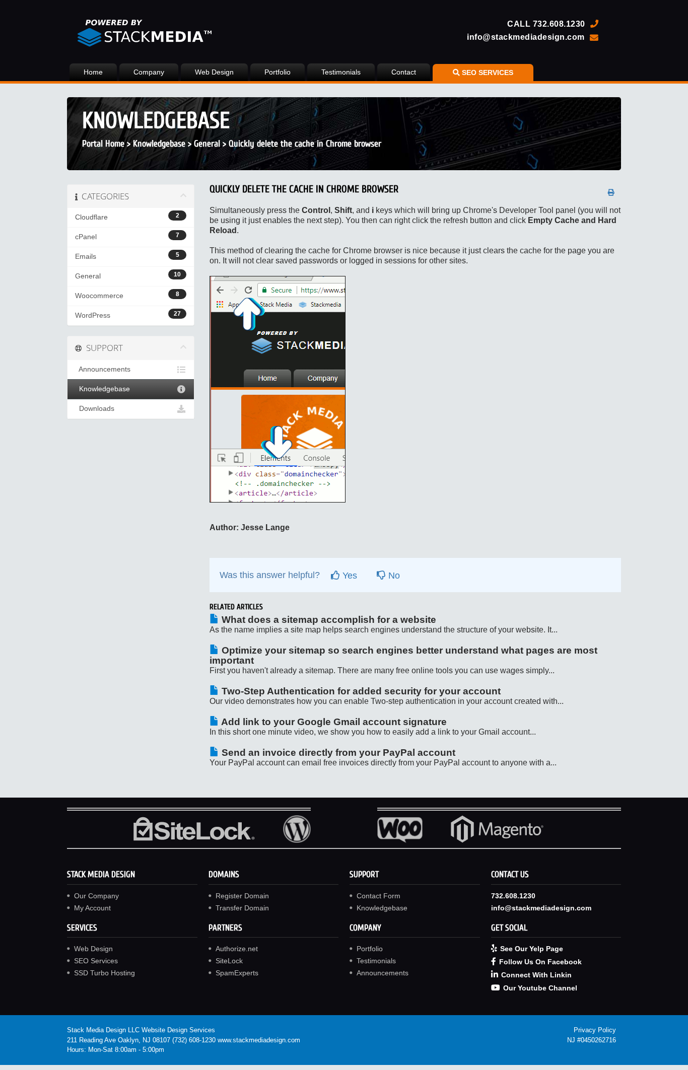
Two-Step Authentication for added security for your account (360, 691)
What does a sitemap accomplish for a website (327, 619)
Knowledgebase (159, 143)
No (393, 575)
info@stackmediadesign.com (526, 36)
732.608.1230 (559, 23)
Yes (348, 575)
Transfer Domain (242, 908)
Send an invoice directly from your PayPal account (337, 752)
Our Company (96, 896)
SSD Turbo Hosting (104, 973)
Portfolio (277, 72)
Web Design (214, 72)
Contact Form (378, 896)
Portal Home (103, 143)
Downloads (94, 408)
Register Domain (242, 896)
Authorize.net (237, 949)
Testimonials (341, 72)
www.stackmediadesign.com (259, 1040)
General (207, 143)
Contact (403, 72)
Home (93, 72)
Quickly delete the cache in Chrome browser (305, 143)
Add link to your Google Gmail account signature (333, 722)
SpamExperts (237, 973)
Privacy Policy (595, 1030)
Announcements (102, 369)
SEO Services (96, 961)
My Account (92, 908)
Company (148, 72)
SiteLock (229, 961)
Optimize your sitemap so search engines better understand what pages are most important (403, 655)
